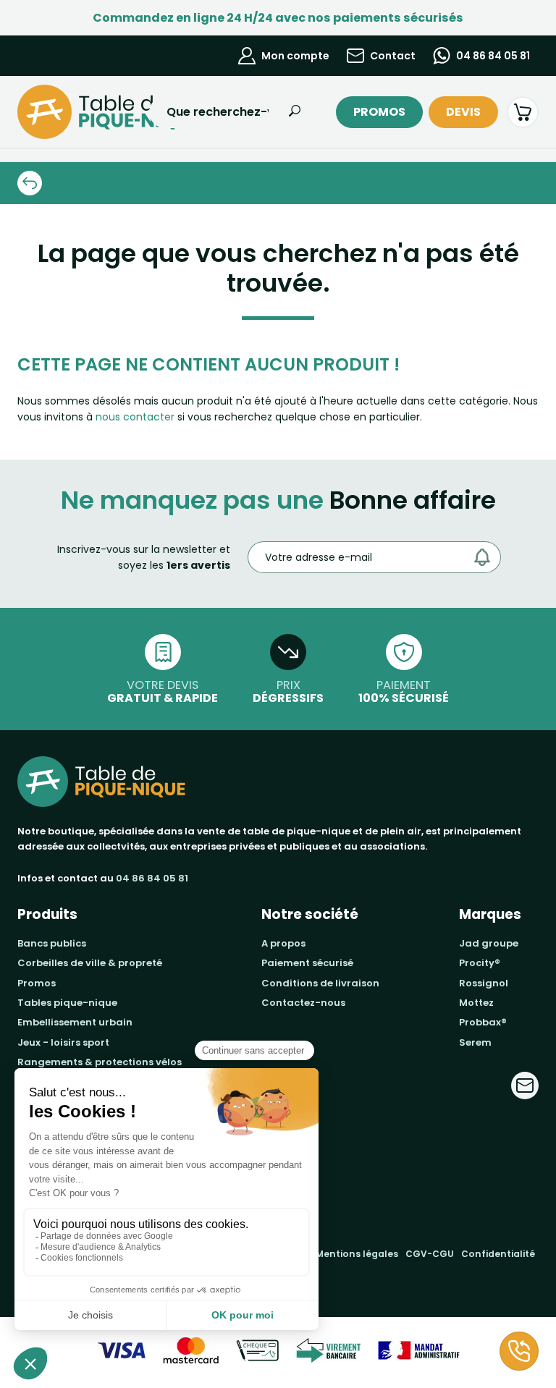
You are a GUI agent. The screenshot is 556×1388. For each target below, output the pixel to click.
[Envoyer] (486, 557)
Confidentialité (498, 1254)
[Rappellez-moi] (519, 1351)
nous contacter (135, 417)
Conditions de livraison (320, 983)
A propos (283, 943)
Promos (379, 111)
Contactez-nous (303, 1003)
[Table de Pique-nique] (70, 112)
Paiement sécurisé (307, 963)
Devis (463, 111)
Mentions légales (357, 1254)
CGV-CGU (429, 1254)
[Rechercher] (294, 112)
